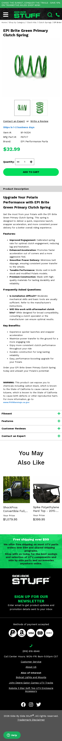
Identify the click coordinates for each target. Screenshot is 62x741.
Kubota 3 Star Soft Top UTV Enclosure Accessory (31, 690)
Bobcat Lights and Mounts (31, 677)
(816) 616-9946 (31, 651)
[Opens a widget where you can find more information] (12, 735)
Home (4, 22)
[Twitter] (39, 705)
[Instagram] (31, 705)
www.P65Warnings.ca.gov (16, 402)
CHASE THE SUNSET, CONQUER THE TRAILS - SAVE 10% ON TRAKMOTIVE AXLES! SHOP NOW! (31, 4)
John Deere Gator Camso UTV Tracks (31, 682)
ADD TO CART (31, 172)
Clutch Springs (45, 22)
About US (31, 667)
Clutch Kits (31, 22)
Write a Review (39, 121)
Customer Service (31, 661)
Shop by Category (17, 22)
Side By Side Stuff (22, 715)
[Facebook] (23, 705)
